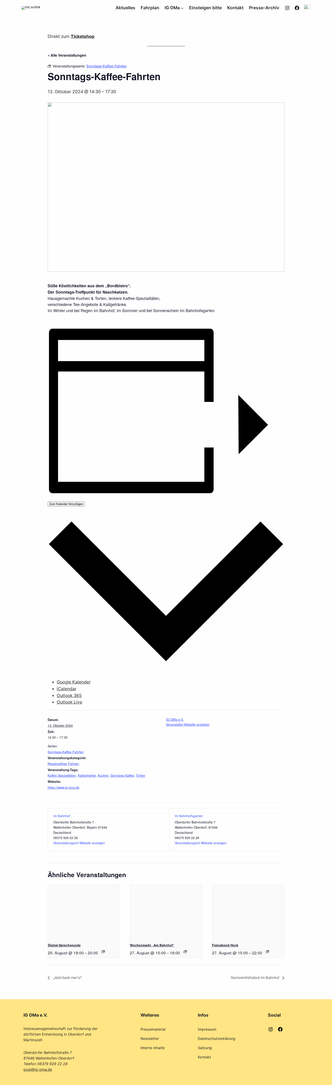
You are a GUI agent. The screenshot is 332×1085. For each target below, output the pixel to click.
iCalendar (66, 688)
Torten (140, 775)
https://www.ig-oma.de (63, 787)
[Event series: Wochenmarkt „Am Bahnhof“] (185, 951)
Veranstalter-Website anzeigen (188, 724)
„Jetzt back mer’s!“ (67, 977)
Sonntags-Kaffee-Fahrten (66, 752)
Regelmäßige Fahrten (63, 763)
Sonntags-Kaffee (122, 775)
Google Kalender (74, 682)
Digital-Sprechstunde (64, 945)
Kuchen (103, 775)
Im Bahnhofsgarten (189, 816)
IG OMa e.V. (175, 719)
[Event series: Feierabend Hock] (267, 951)
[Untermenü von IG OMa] (182, 8)
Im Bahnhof (61, 816)
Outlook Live (69, 702)
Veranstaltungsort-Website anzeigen (79, 843)
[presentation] (84, 912)
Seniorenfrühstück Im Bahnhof (255, 977)
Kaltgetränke (87, 775)
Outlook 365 (69, 695)
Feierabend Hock (225, 945)
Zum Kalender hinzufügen (66, 504)
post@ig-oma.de (37, 1069)
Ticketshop (82, 36)
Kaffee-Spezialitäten (62, 775)
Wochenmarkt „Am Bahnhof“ (152, 945)
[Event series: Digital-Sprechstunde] (103, 951)
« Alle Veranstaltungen (67, 55)
